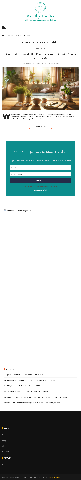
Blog (4, 440)
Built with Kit (40, 190)
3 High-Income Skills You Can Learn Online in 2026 (23, 375)
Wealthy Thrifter (40, 16)
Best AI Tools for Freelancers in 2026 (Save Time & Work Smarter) (30, 380)
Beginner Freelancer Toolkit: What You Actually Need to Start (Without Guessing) (36, 397)
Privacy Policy (7, 465)
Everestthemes (54, 477)
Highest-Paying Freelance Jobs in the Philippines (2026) (26, 391)
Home (4, 35)
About (4, 446)
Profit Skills (40, 49)
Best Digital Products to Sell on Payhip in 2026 (22, 386)
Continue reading (40, 127)
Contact (5, 452)
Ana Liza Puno (54, 63)
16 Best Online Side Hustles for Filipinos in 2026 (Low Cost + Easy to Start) (32, 403)
